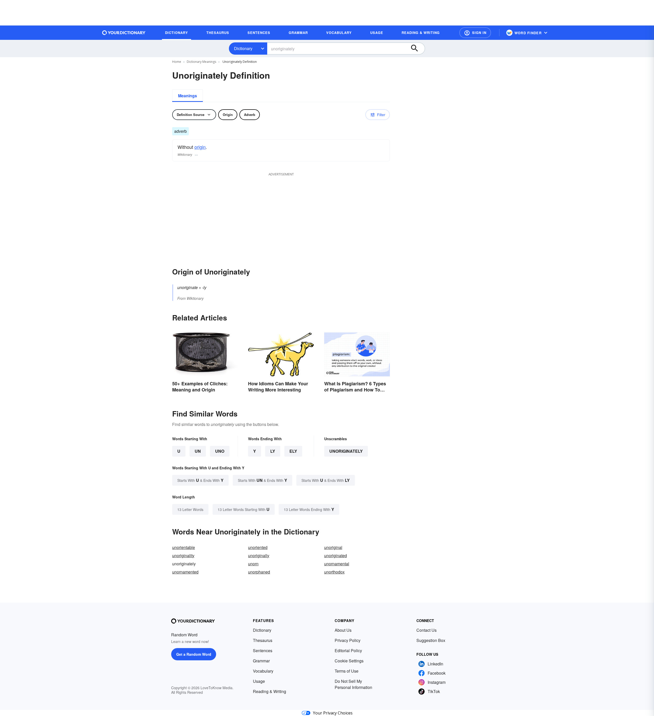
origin (200, 147)
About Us (343, 630)
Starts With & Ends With (200, 480)
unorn (253, 564)
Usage (259, 681)
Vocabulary (263, 671)
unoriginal (333, 547)
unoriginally (258, 555)
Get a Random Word (193, 654)
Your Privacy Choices (333, 713)
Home (176, 61)
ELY (293, 451)
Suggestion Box (430, 640)
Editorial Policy (348, 650)
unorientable (183, 547)
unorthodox (334, 572)
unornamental (336, 564)
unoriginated (335, 555)
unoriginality (183, 555)
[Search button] (417, 48)
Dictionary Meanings (201, 61)
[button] (475, 32)
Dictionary (243, 48)
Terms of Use (346, 671)
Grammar (261, 661)
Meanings (187, 96)
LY (272, 451)
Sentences (262, 650)
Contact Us (426, 630)
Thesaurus (262, 640)
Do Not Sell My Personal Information (353, 684)
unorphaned (259, 572)
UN (198, 451)
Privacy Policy (347, 640)
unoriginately (346, 451)
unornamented (185, 572)
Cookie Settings (349, 661)
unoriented (257, 547)
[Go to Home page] (124, 32)
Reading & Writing (269, 691)
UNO (219, 451)
